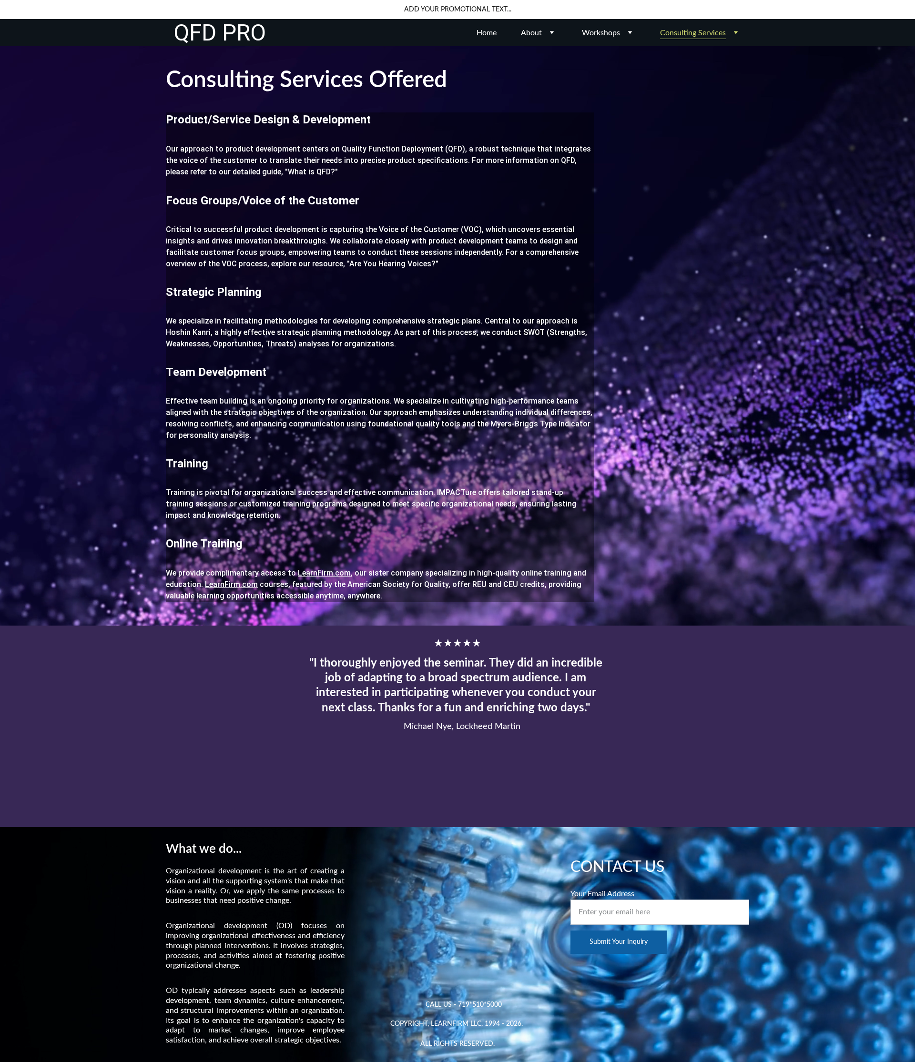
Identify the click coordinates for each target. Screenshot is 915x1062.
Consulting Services (693, 33)
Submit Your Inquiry (619, 942)
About (531, 33)
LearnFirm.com (324, 572)
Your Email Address (602, 894)
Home (487, 33)
